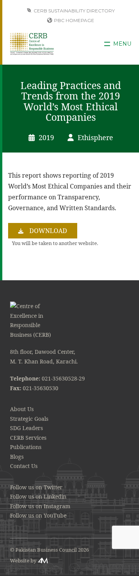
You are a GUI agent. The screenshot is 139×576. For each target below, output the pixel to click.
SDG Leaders (26, 428)
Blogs (17, 456)
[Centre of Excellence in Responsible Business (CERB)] (32, 43)
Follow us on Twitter (36, 487)
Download (48, 230)
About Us (22, 409)
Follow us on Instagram (40, 506)
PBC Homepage (74, 20)
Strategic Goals (29, 418)
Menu (122, 44)
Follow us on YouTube (38, 515)
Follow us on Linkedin (38, 496)
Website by (23, 560)
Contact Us (23, 466)
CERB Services (28, 437)
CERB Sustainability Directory (74, 11)
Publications (25, 447)
